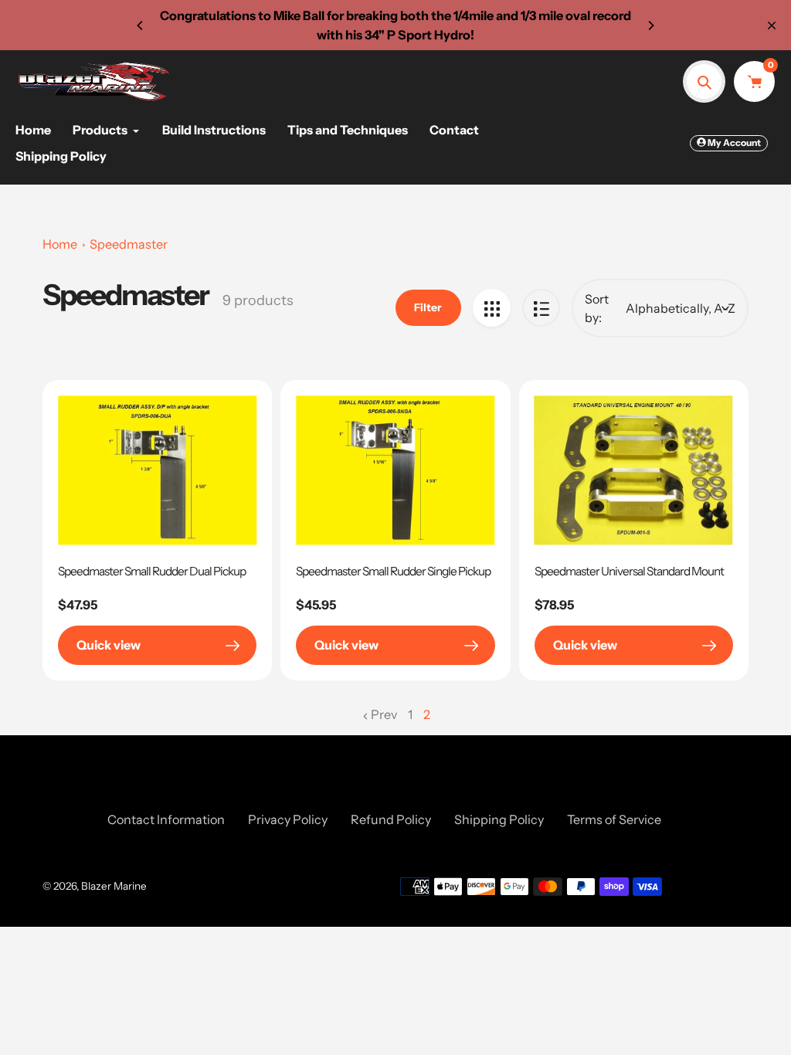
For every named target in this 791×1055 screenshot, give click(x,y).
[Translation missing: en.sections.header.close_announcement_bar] (771, 25)
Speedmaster (129, 244)
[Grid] (492, 308)
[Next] (650, 25)
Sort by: (597, 308)
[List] (541, 308)
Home (59, 244)
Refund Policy (391, 819)
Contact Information (166, 819)
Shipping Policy (499, 819)
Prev (384, 714)
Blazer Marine (114, 886)
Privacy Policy (288, 819)
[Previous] (140, 25)
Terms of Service (614, 819)
